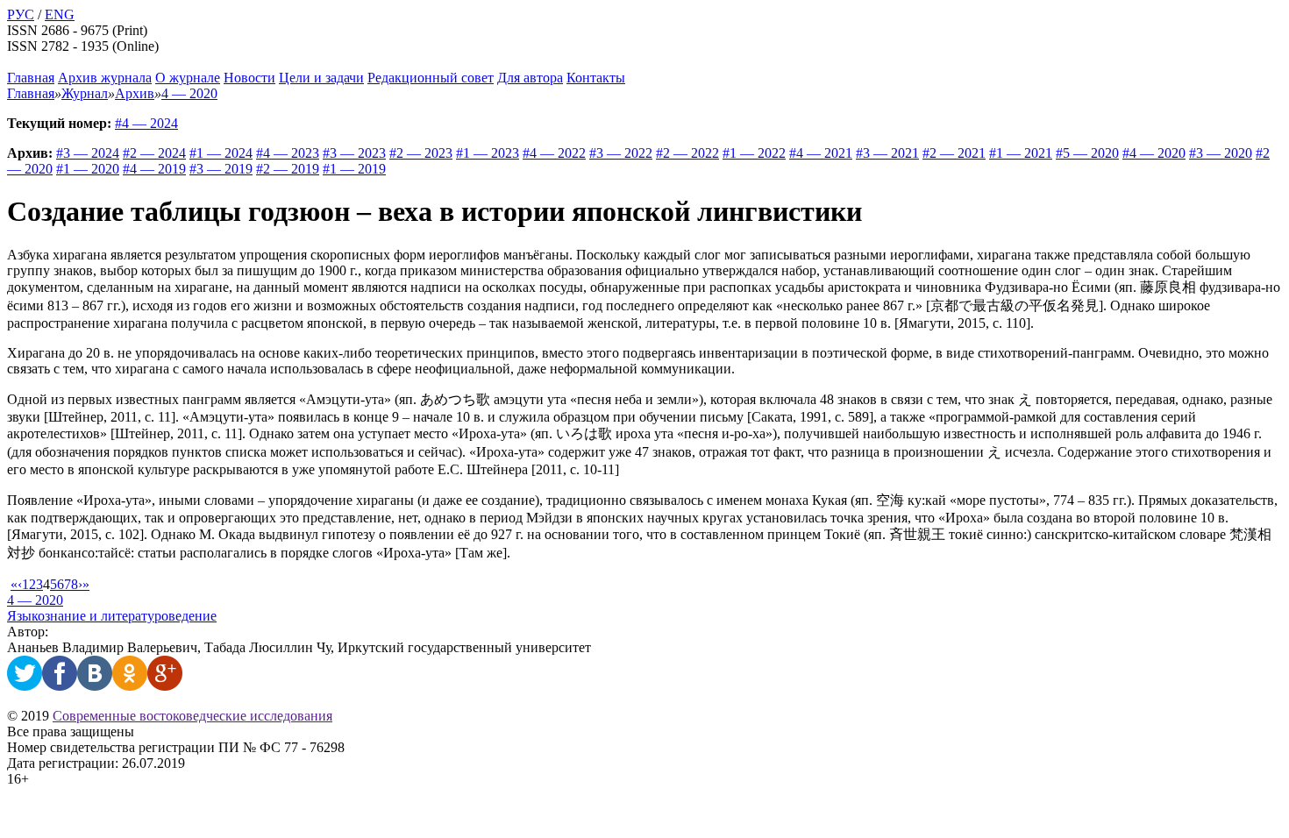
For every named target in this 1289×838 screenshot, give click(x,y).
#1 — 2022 (754, 153)
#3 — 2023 (354, 153)
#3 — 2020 (1220, 153)
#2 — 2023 (420, 153)
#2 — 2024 (154, 153)
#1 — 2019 (354, 168)
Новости (249, 77)
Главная (30, 77)
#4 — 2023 (287, 153)
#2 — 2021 (954, 153)
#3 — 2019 (221, 168)
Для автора (530, 77)
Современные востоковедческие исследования (192, 715)
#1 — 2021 (1020, 153)
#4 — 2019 (154, 168)
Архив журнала (105, 77)
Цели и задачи (321, 77)
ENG (60, 14)
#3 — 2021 (887, 153)
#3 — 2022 (620, 153)
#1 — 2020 (87, 168)
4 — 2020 (35, 600)
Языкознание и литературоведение (112, 615)
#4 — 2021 (820, 153)
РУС (20, 14)
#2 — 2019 (287, 168)
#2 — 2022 (687, 153)
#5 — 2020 (1087, 153)
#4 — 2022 (554, 153)
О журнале (187, 77)
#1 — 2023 (487, 153)
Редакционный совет (430, 77)
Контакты (595, 77)
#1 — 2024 (221, 153)
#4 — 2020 (1154, 153)
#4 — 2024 (146, 123)
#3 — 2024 (87, 153)
